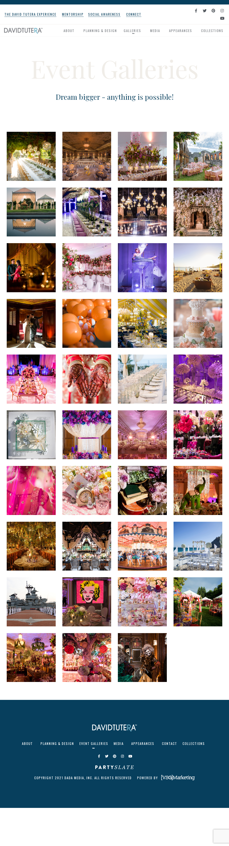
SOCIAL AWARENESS (104, 14)
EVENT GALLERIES (93, 743)
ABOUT (69, 30)
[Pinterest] (213, 10)
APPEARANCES (180, 30)
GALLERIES (132, 30)
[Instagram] (222, 10)
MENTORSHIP (73, 14)
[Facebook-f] (196, 10)
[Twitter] (204, 10)
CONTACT (169, 743)
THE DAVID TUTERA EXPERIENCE (30, 14)
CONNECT (133, 14)
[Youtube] (222, 18)
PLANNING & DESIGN (100, 30)
